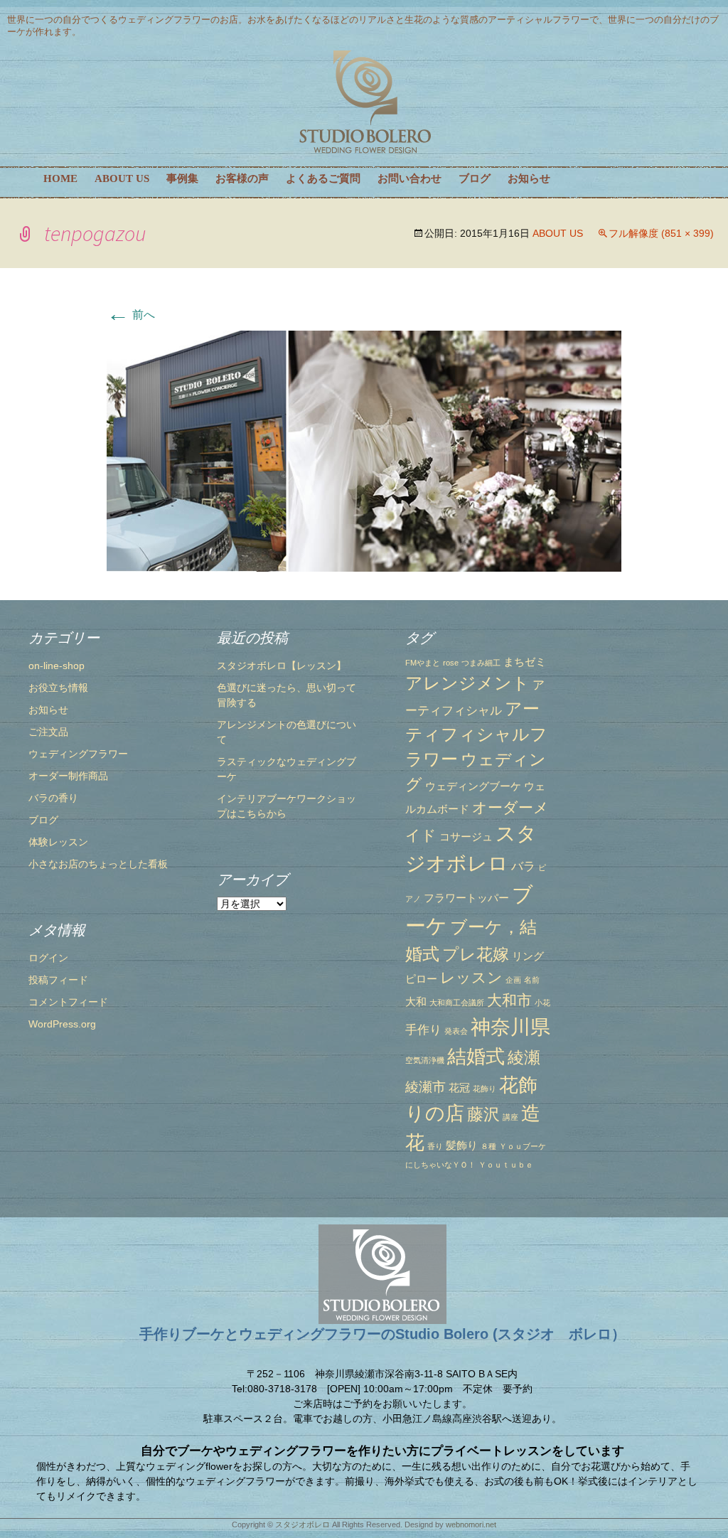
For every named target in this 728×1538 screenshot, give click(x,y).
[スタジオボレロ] (364, 102)
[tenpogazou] (364, 450)
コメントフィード (68, 1002)
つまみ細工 (480, 662)
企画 (513, 980)
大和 (416, 1002)
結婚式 (476, 1056)
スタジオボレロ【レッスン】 (281, 665)
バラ (523, 866)
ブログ (475, 178)
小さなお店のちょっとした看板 (98, 864)
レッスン (471, 977)
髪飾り (462, 1145)
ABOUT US (122, 178)
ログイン (48, 957)
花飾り (484, 1088)
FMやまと (422, 662)
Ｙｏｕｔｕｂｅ (505, 1164)
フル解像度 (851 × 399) (661, 233)
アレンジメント (467, 683)
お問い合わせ (409, 178)
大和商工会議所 (456, 1002)
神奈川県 (510, 1026)
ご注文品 (48, 731)
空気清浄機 (424, 1060)
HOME (60, 178)
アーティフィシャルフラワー (476, 734)
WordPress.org (62, 1024)
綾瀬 (524, 1057)
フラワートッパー (466, 898)
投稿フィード (58, 980)
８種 (488, 1146)
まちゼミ (524, 662)
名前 (532, 980)
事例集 (182, 178)
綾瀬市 (425, 1086)
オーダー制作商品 (68, 775)
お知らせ (529, 178)
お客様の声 (242, 178)
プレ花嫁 (475, 954)
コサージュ (466, 837)
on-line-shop (56, 665)
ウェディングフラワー (78, 753)
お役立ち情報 (58, 687)
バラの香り (53, 797)
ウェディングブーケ (473, 786)
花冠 (459, 1088)
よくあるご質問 (323, 178)
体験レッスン (58, 842)
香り (435, 1146)
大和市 (509, 1000)
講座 (510, 1117)
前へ (131, 315)
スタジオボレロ (302, 1524)
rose (451, 662)
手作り (423, 1029)
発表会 (456, 1031)
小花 (542, 1002)
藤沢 (483, 1114)
